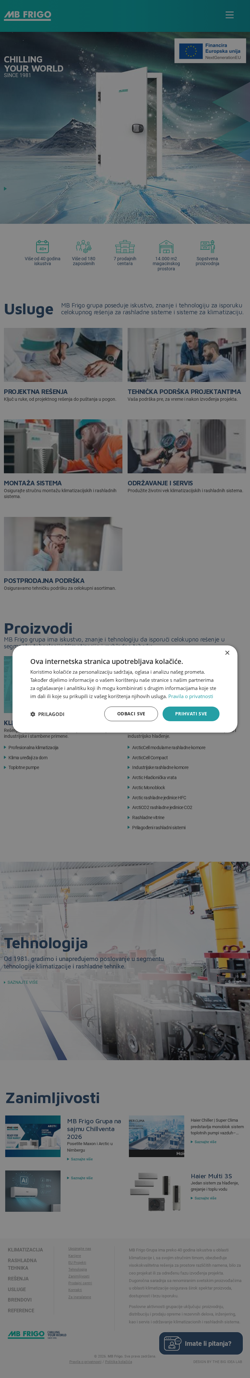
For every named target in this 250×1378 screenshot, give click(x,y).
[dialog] (124, 689)
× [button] (227, 653)
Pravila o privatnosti (190, 696)
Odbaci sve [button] (131, 713)
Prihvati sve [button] (191, 713)
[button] (47, 714)
